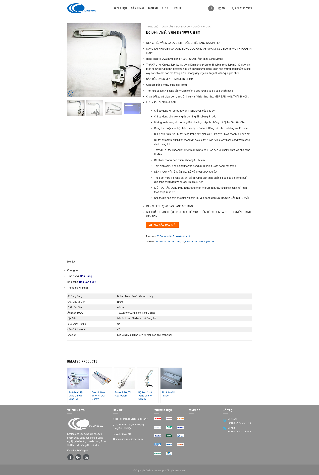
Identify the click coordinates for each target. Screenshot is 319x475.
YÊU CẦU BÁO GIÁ (164, 224)
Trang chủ (152, 26)
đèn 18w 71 (160, 241)
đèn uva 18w (191, 241)
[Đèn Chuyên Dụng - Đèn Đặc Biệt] (88, 8)
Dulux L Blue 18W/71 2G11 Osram (99, 395)
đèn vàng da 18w (206, 241)
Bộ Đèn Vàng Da (202, 26)
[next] (136, 60)
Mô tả (71, 261)
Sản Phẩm (137, 8)
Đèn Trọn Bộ (183, 26)
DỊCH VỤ (153, 8)
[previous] (73, 60)
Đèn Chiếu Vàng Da (182, 236)
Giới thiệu (120, 8)
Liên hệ (176, 8)
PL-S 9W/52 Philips (168, 394)
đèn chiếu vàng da (175, 241)
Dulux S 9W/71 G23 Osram (123, 394)
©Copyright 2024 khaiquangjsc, (149, 470)
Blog (165, 8)
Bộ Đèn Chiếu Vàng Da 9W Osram (145, 395)
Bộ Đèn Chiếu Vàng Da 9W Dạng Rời (76, 395)
